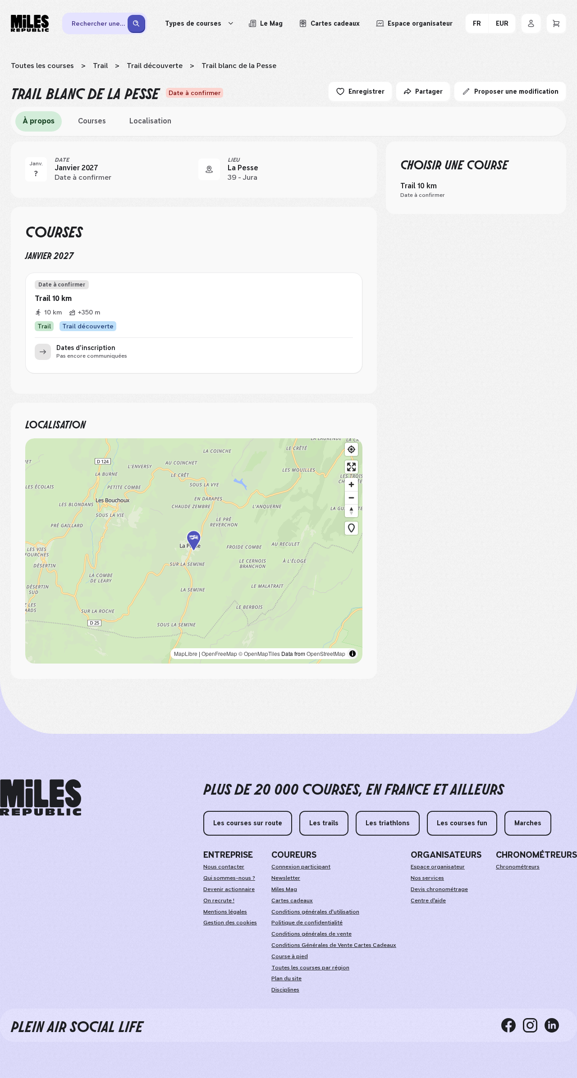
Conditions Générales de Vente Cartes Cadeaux (333, 945)
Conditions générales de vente (311, 934)
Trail (100, 65)
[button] (193, 551)
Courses (92, 121)
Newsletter (285, 878)
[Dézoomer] (351, 497)
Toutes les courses (42, 65)
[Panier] (556, 23)
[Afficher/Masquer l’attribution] (352, 653)
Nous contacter (223, 867)
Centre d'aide (428, 900)
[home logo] (40, 797)
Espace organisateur (438, 867)
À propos (39, 121)
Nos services (427, 878)
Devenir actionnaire (229, 889)
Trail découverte (155, 65)
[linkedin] (555, 1025)
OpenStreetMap (326, 653)
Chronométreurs (518, 867)
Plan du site (286, 978)
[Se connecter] (531, 23)
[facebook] (512, 1025)
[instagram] (534, 1025)
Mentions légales (225, 912)
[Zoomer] (351, 484)
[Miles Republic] (30, 23)
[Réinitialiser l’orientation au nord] (351, 510)
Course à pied (289, 956)
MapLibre (185, 653)
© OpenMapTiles (259, 653)
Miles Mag (284, 889)
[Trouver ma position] (351, 449)
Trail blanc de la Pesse (238, 65)
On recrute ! (218, 900)
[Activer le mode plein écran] (351, 466)
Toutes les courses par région (310, 967)
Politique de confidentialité (307, 922)
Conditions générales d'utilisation (315, 912)
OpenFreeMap (219, 653)
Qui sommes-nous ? (229, 878)
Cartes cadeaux (292, 900)
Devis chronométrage (439, 889)
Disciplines (285, 990)
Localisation (150, 121)
